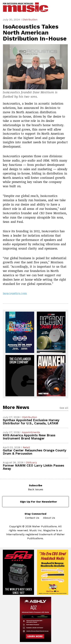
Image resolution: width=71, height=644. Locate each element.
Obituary (31, 462)
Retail (26, 447)
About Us (49, 517)
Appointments (31, 432)
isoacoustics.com (15, 293)
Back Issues (35, 489)
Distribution (29, 19)
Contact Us (32, 517)
